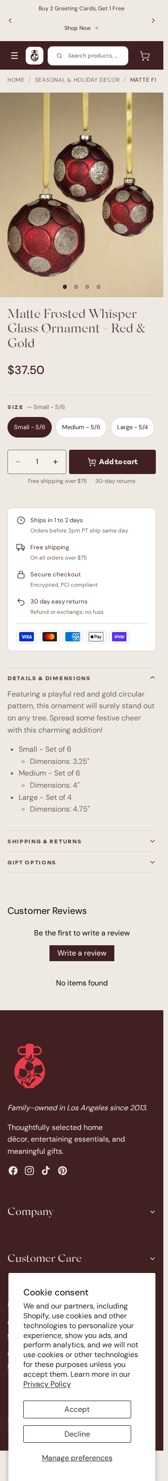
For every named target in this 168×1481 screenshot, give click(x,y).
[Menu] (14, 55)
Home (16, 80)
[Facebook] (13, 1170)
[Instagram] (29, 1170)
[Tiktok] (45, 1170)
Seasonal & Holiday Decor (77, 80)
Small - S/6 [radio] (29, 427)
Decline (77, 1434)
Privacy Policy (47, 1384)
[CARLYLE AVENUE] (34, 56)
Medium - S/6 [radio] (81, 427)
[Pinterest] (62, 1170)
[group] (81, 195)
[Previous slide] (10, 20)
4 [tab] (98, 287)
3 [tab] (87, 287)
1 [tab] (64, 287)
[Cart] (144, 55)
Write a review (81, 953)
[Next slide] (153, 20)
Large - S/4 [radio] (132, 427)
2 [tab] (76, 287)
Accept (77, 1409)
